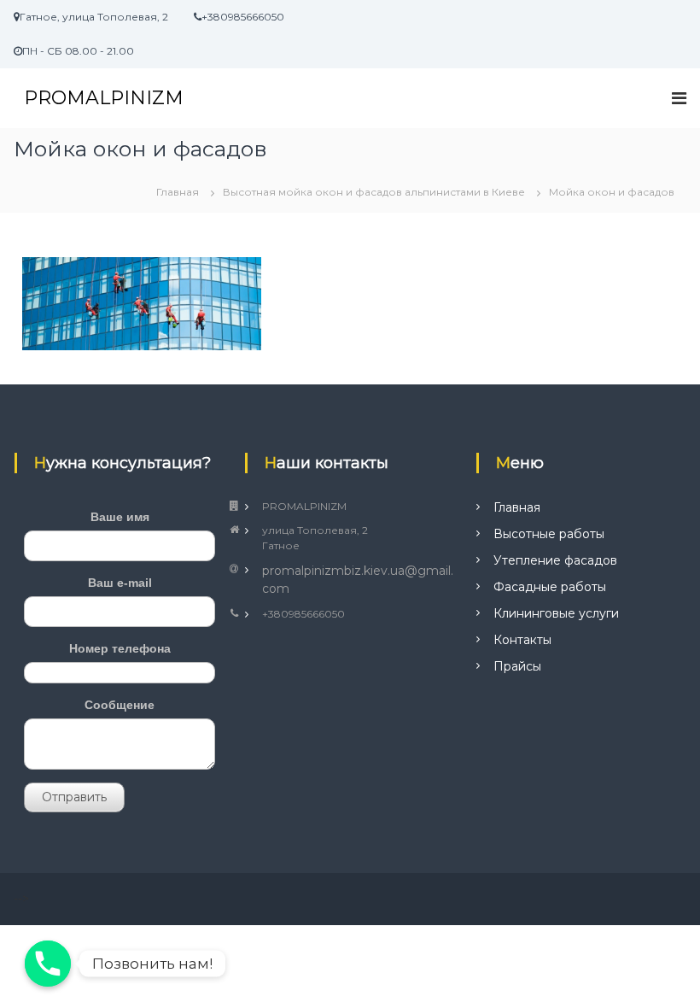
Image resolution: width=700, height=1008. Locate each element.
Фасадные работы (549, 587)
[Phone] (48, 964)
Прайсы (517, 666)
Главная (516, 507)
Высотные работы (548, 534)
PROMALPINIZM (104, 97)
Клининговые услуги (556, 613)
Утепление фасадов (555, 560)
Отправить (74, 797)
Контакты (522, 640)
